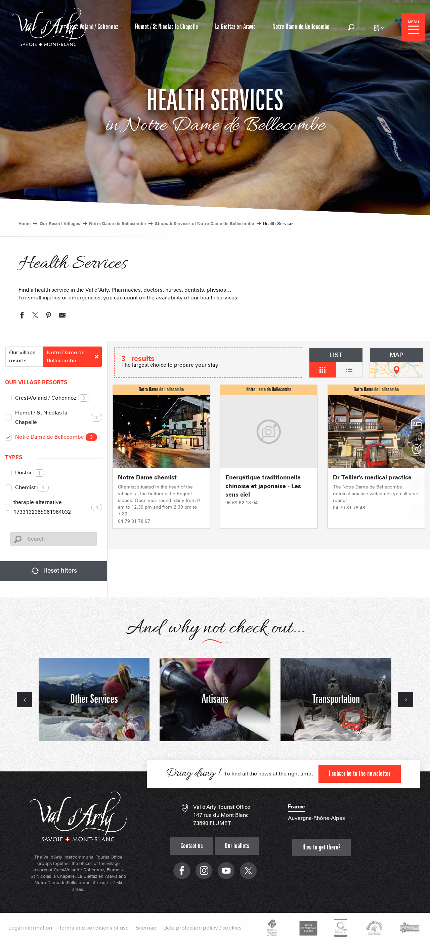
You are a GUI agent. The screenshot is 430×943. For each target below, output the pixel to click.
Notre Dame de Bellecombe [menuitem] (301, 26)
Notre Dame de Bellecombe (54, 437)
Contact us (191, 845)
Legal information (30, 928)
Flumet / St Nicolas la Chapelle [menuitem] (166, 26)
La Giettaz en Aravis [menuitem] (235, 26)
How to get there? (321, 847)
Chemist (29, 487)
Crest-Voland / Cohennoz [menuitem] (92, 26)
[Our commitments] (307, 928)
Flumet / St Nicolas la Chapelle (56, 417)
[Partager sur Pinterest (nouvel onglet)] (48, 316)
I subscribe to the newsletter (359, 773)
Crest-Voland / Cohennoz (50, 398)
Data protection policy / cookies (202, 928)
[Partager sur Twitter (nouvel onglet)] (35, 316)
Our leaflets (237, 845)
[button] (351, 27)
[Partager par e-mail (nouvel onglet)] (62, 316)
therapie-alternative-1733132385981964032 (56, 507)
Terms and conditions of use (94, 928)
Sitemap (146, 928)
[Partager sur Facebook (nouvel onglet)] (21, 316)
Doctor (28, 472)
